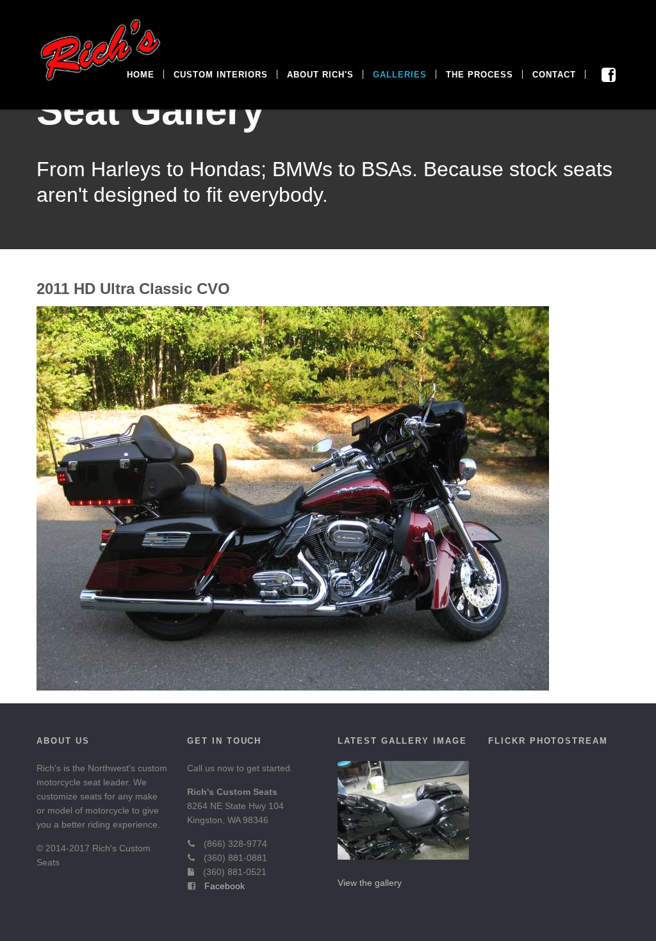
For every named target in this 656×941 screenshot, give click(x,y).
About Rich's (320, 74)
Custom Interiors (221, 74)
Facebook (224, 886)
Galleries (400, 74)
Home (140, 74)
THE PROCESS (479, 74)
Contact (554, 74)
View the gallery (370, 883)
